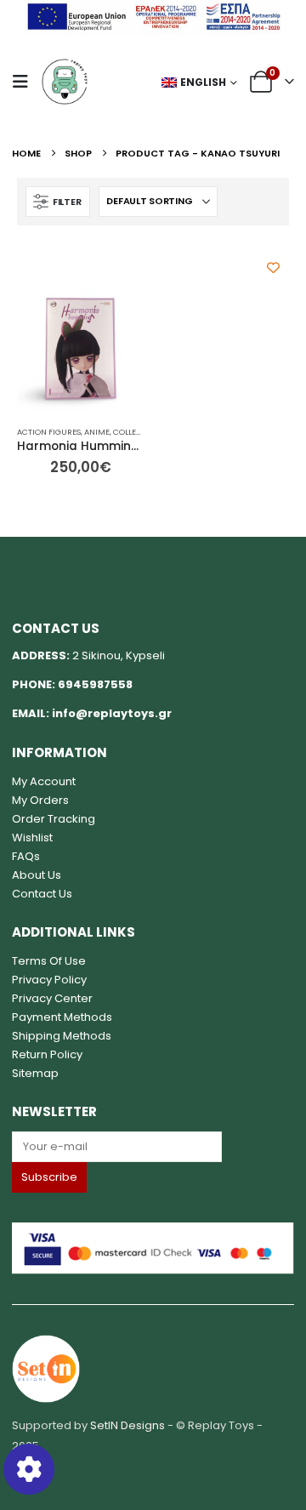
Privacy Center (52, 998)
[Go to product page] (80, 349)
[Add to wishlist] (273, 267)
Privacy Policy (49, 980)
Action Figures (49, 431)
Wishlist (32, 837)
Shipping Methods (61, 1036)
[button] (25, 81)
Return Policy (47, 1054)
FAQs (26, 856)
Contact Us (42, 894)
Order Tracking (53, 819)
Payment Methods (62, 1017)
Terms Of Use (49, 961)
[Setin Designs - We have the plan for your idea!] (46, 1367)
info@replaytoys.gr (112, 713)
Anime (97, 431)
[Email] (152, 1146)
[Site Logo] (64, 81)
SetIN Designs (127, 1425)
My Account (44, 781)
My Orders (40, 800)
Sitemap (35, 1073)
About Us (36, 875)
